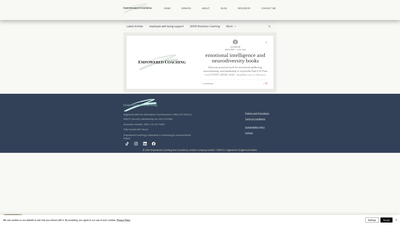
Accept (386, 220)
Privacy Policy (123, 220)
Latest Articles (135, 26)
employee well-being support (166, 26)
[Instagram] (136, 144)
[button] (186, 8)
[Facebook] (153, 144)
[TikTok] (127, 144)
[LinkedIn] (145, 144)
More (229, 26)
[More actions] (267, 42)
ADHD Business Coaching (205, 26)
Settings (372, 220)
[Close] (396, 220)
